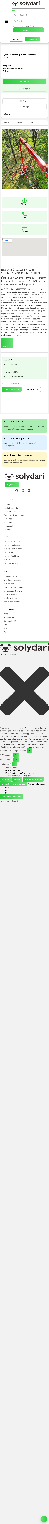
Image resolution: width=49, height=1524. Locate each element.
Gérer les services (12, 770)
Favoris (24, 101)
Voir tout (7, 346)
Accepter (6, 779)
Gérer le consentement (11, 796)
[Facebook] (18, 492)
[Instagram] (24, 492)
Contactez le (24, 89)
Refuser (17, 779)
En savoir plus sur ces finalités (18, 776)
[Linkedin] (30, 492)
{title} (7, 787)
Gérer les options (12, 768)
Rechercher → (28, 30)
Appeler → (24, 81)
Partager (26, 106)
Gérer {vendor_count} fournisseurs (19, 773)
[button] (6, 21)
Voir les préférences (33, 779)
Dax (7, 71)
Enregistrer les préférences (13, 784)
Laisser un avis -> (12, 389)
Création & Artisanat (14, 68)
